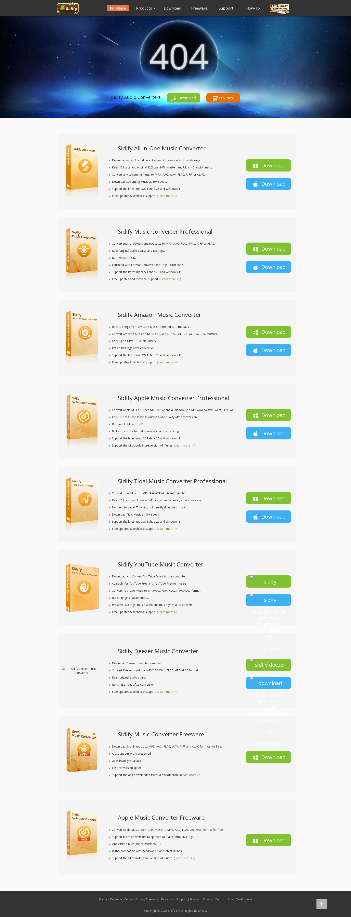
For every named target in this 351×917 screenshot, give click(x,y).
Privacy (207, 899)
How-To (253, 8)
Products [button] (144, 8)
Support (226, 8)
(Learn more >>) (167, 196)
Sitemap (195, 899)
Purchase (118, 8)
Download (172, 8)
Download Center (121, 899)
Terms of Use (224, 899)
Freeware (199, 8)
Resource (167, 899)
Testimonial (244, 899)
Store (139, 899)
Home (103, 899)
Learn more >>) (191, 775)
